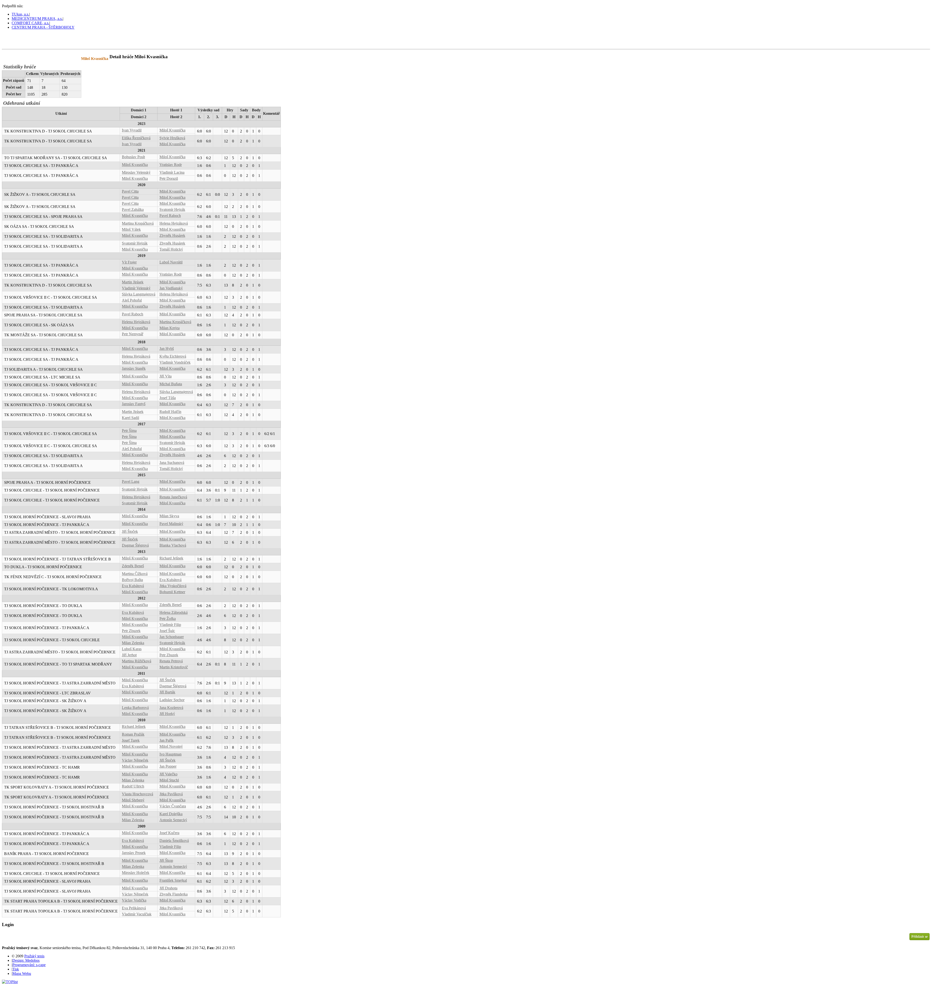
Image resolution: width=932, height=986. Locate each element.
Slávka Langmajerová (138, 294)
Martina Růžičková (136, 661)
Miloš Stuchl (169, 780)
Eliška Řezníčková (136, 138)
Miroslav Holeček (135, 873)
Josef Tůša (167, 398)
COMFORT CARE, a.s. (30, 23)
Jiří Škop (166, 860)
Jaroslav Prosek (134, 853)
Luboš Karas (131, 649)
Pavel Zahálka (133, 209)
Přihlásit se (919, 936)
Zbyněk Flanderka (173, 894)
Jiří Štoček (130, 531)
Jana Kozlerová (171, 708)
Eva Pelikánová (134, 908)
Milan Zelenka (133, 643)
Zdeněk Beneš (133, 566)
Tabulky (64, 59)
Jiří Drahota (168, 888)
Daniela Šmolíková (174, 840)
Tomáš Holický (171, 249)
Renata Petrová (171, 661)
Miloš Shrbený (133, 800)
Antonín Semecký (173, 820)
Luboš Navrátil (171, 262)
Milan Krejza (169, 328)
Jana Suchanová (171, 462)
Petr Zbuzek (131, 631)
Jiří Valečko (168, 774)
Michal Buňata (170, 384)
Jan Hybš (166, 348)
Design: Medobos (26, 960)
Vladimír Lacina (171, 172)
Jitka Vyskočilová (172, 586)
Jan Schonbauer (171, 637)
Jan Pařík (166, 740)
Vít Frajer (129, 262)
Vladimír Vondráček (175, 362)
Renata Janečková (173, 497)
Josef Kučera (169, 833)
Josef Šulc (167, 631)
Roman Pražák (133, 734)
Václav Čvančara (172, 806)
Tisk (15, 969)
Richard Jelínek (171, 558)
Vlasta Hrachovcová (137, 794)
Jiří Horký (167, 714)
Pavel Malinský (171, 524)
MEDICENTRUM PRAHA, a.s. (37, 18)
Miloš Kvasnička (172, 130)
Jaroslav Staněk (134, 368)
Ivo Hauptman (170, 754)
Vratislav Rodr (170, 165)
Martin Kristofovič (173, 667)
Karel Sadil (130, 418)
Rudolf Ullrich (133, 786)
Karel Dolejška (171, 814)
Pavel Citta (130, 191)
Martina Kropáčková (138, 223)
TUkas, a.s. (20, 14)
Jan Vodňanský (171, 288)
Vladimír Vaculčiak (136, 914)
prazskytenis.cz (36, 59)
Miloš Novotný (171, 746)
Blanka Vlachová (172, 545)
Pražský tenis (24, 39)
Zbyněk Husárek (172, 235)
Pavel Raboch (170, 216)
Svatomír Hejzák (172, 209)
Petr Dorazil (168, 178)
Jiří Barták (167, 692)
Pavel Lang (130, 481)
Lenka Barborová (135, 708)
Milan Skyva (169, 516)
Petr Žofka (167, 618)
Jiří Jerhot (129, 655)
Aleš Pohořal (132, 300)
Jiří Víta (165, 376)
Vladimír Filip (170, 625)
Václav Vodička (134, 900)
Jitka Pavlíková (171, 794)
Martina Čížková (135, 574)
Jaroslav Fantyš (133, 404)
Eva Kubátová (170, 580)
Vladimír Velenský (136, 288)
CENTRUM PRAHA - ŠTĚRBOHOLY (43, 27)
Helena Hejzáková (173, 223)
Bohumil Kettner (172, 592)
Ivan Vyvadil (131, 130)
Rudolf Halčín (170, 412)
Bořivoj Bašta (132, 580)
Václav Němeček (135, 760)
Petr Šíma (129, 430)
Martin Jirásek (132, 282)
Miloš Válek (131, 229)
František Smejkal (173, 880)
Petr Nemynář (132, 334)
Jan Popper (167, 766)
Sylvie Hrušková (172, 138)
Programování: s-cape (29, 965)
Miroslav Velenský (136, 172)
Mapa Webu (21, 973)
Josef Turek (131, 740)
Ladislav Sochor (171, 700)
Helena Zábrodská (173, 612)
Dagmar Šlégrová (135, 545)
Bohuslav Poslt (133, 157)
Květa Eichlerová (172, 356)
